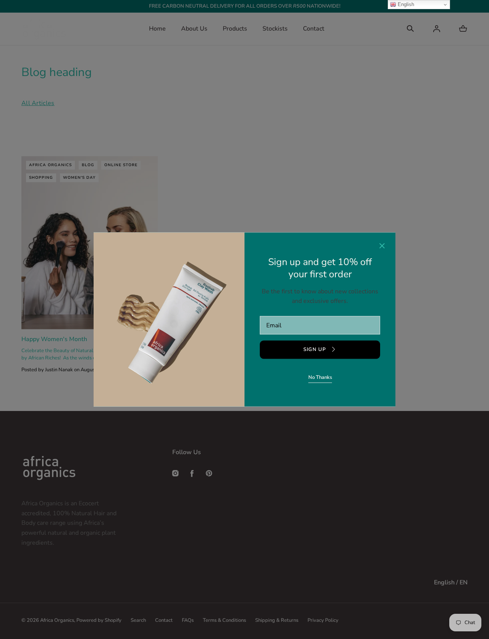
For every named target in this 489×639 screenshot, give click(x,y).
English (405, 4)
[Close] (382, 247)
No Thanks (320, 377)
